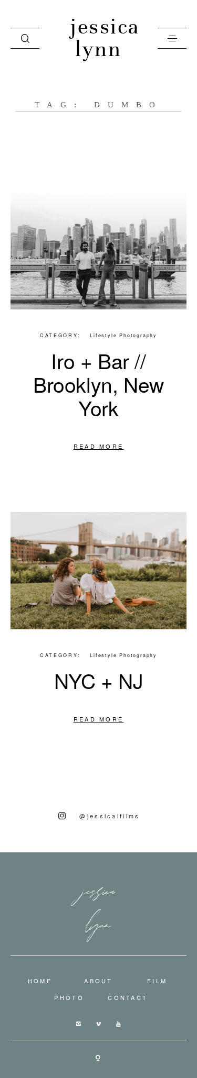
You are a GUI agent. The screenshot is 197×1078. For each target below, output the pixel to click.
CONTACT (128, 998)
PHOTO (69, 998)
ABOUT (98, 981)
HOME (40, 981)
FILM (157, 981)
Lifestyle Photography (123, 335)
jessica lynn (98, 38)
